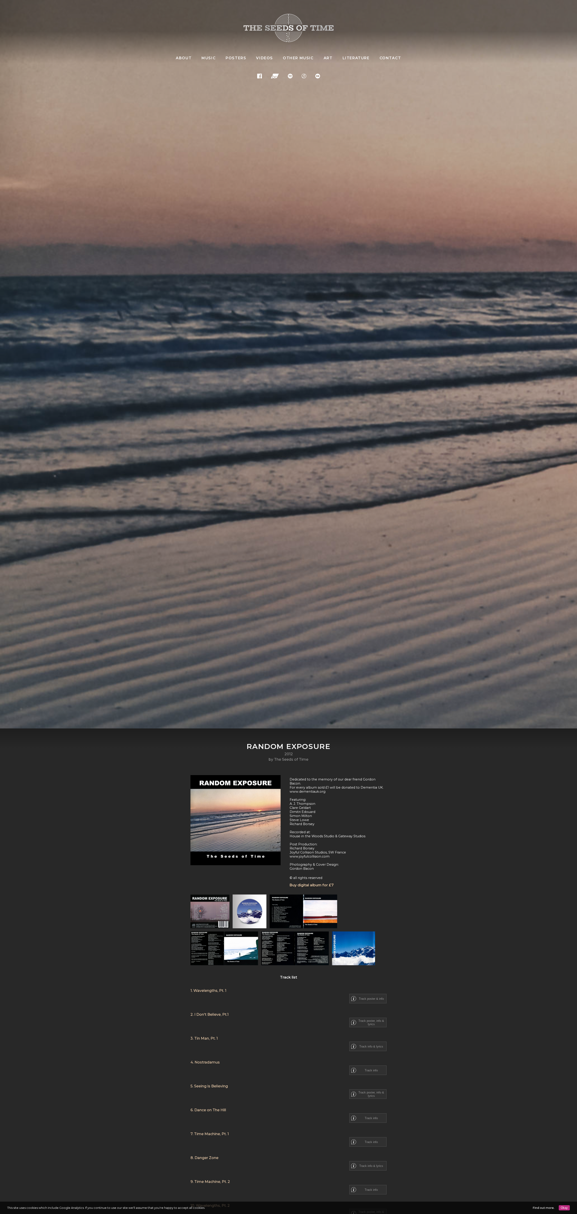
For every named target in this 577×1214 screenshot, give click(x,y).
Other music (298, 58)
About (184, 58)
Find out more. (543, 1207)
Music (208, 58)
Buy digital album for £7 (312, 885)
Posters (236, 58)
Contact (390, 58)
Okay (564, 1207)
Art (328, 58)
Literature (356, 58)
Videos (264, 58)
